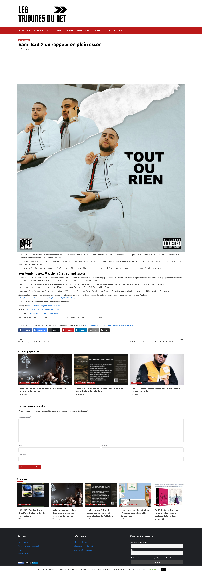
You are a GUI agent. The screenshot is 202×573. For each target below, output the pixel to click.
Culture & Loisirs (24, 40)
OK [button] (163, 569)
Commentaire (24, 417)
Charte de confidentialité (84, 546)
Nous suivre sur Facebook (28, 546)
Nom (20, 445)
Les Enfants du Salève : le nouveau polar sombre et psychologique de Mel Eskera (100, 513)
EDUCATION (111, 30)
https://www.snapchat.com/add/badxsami (44, 309)
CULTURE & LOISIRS (35, 30)
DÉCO (79, 30)
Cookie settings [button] (153, 569)
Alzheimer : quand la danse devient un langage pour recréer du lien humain (64, 513)
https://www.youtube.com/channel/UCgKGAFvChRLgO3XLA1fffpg (46, 298)
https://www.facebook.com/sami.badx (43, 313)
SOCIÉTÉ (20, 30)
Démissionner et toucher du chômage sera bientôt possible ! (109, 325)
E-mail (105, 445)
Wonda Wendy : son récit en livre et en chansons (36, 340)
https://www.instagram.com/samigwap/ (44, 305)
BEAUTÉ (88, 30)
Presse (21, 550)
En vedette (34, 382)
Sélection (171, 504)
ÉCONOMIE (69, 30)
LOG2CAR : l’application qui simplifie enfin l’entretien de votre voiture (31, 513)
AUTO (121, 30)
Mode (165, 504)
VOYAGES (99, 30)
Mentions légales (81, 542)
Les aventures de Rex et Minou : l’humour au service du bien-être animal (135, 513)
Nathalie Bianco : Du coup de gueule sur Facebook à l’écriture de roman (157, 340)
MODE (59, 30)
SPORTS (50, 30)
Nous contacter (24, 542)
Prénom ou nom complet (139, 542)
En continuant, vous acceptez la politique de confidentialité (152, 558)
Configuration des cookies (84, 550)
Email (132, 550)
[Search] (184, 30)
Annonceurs (23, 554)
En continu (27, 504)
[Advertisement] (101, 68)
